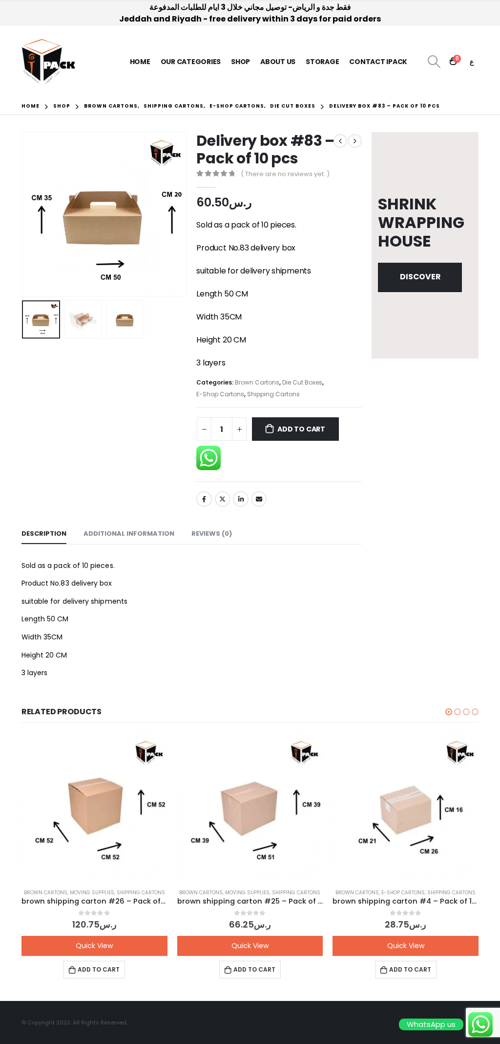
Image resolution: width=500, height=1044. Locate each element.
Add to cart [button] (99, 969)
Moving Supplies (92, 892)
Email (259, 499)
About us (277, 62)
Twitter (222, 499)
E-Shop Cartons (220, 394)
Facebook (204, 499)
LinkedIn (241, 499)
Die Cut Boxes (302, 382)
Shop (240, 62)
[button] (448, 712)
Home (140, 62)
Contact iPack (378, 62)
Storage (322, 62)
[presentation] (24, 214)
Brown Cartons (257, 382)
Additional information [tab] (128, 533)
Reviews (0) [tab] (211, 533)
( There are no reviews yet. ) (285, 174)
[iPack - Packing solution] (48, 62)
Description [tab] (43, 533)
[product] (94, 807)
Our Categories (191, 62)
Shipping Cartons (273, 394)
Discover (420, 276)
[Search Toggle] (433, 61)
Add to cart (301, 429)
